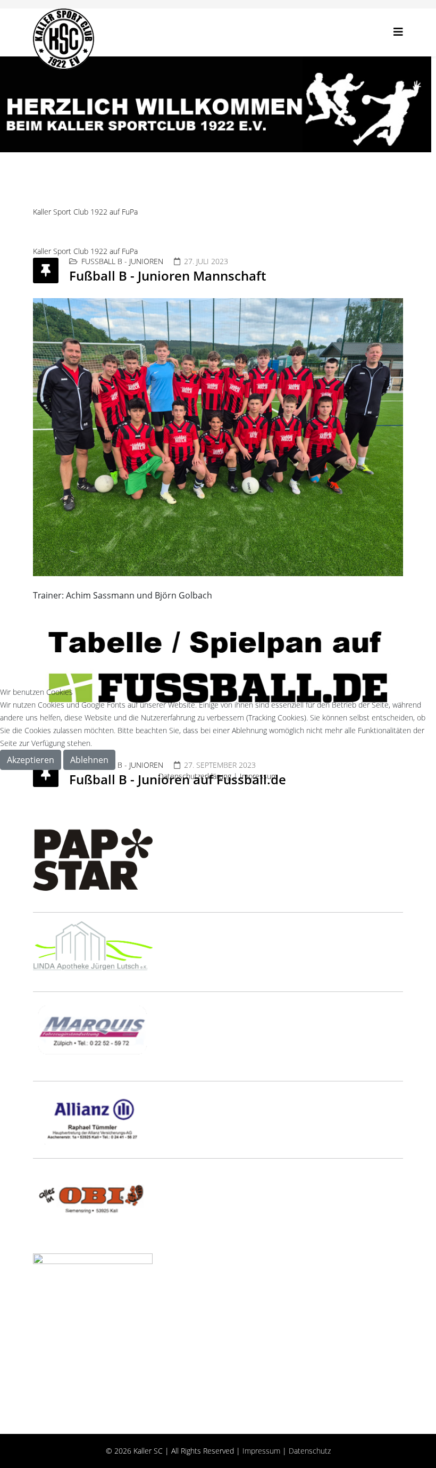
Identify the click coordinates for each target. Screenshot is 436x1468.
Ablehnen (89, 760)
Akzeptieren (30, 760)
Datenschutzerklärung (194, 776)
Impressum (259, 776)
